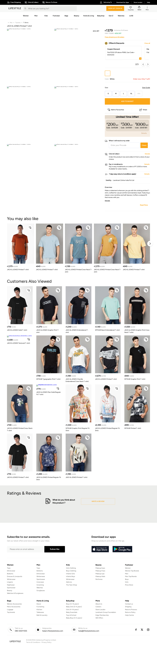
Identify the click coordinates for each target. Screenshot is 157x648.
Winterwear (11, 579)
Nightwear (11, 585)
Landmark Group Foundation (106, 612)
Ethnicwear (11, 571)
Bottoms (10, 574)
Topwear (18, 22)
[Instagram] (148, 629)
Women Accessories (14, 604)
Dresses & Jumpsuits (14, 576)
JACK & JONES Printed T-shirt (18, 270)
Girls (126, 582)
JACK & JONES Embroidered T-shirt (77, 331)
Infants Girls (70, 574)
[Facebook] (136, 629)
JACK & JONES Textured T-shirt (18, 343)
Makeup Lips (100, 574)
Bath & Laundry (42, 615)
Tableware (40, 612)
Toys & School (71, 615)
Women (128, 568)
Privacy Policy (46, 642)
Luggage (10, 610)
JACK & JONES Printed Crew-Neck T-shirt (19, 429)
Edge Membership (102, 615)
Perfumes (99, 579)
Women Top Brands (132, 571)
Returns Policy (130, 612)
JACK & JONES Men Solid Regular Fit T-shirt (48, 393)
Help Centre (129, 615)
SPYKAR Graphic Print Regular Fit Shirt (77, 429)
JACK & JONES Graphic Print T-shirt (47, 331)
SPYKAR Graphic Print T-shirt (134, 379)
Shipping (128, 607)
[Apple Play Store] (100, 549)
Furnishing (40, 607)
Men (11, 22)
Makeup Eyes (100, 568)
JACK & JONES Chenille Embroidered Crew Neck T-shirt (77, 380)
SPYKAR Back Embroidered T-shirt (107, 330)
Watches (40, 588)
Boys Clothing (71, 571)
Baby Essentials (71, 612)
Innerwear (40, 582)
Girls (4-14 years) (72, 610)
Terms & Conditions (33, 642)
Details (144, 133)
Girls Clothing (71, 568)
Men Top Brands (131, 576)
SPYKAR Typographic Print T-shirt (48, 379)
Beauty (9, 591)
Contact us (129, 604)
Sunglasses (41, 591)
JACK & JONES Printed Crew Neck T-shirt (78, 271)
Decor (39, 604)
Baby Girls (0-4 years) (74, 607)
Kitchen (39, 610)
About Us (99, 604)
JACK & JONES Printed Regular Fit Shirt (107, 429)
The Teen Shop (71, 585)
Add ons (69, 582)
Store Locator (100, 610)
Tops (8, 568)
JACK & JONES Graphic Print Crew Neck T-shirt (136, 331)
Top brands (11, 612)
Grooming (40, 585)
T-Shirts (25, 22)
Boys (127, 579)
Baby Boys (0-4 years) (74, 618)
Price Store (129, 585)
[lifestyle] (15, 8)
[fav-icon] (131, 7)
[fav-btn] (30, 227)
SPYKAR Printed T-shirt (132, 428)
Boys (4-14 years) (72, 604)
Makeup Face (100, 571)
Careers (98, 607)
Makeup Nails (100, 576)
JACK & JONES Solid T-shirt (17, 330)
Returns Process (131, 610)
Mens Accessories (13, 607)
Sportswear (11, 588)
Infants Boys (70, 576)
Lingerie (10, 582)
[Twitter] (142, 629)
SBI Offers (99, 618)
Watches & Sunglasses (15, 593)
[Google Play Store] (122, 549)
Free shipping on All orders (114, 37)
